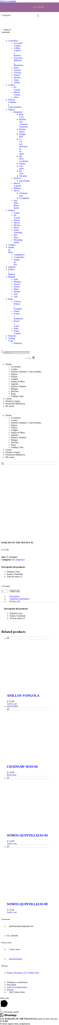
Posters (17, 75)
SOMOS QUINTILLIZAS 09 (27, 904)
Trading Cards (11, 339)
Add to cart (14, 591)
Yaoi (16, 294)
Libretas (17, 70)
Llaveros (17, 72)
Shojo (16, 289)
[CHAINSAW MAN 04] (27, 709)
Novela (17, 284)
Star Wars (16, 236)
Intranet (10, 990)
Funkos (11, 210)
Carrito (8, 399)
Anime (17, 213)
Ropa (10, 299)
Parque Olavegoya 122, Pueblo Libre (23, 973)
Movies (17, 225)
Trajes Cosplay (17, 332)
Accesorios (13, 40)
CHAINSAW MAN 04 (22, 766)
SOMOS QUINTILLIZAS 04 (27, 835)
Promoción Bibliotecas (15, 403)
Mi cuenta (9, 406)
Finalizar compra (12, 401)
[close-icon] (3, 19)
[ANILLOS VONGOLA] (27, 638)
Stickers (17, 77)
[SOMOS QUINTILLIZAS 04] (27, 778)
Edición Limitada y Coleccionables (26, 371)
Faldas (16, 311)
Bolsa (16, 68)
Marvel (17, 223)
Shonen (17, 291)
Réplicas (17, 188)
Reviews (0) (14, 601)
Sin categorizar (18, 559)
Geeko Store (14, 949)
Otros (16, 97)
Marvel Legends (17, 184)
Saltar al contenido (8, 1)
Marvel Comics (17, 93)
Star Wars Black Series (16, 204)
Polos (16, 328)
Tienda (8, 364)
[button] (9, 36)
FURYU (17, 178)
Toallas (17, 82)
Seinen (17, 286)
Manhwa (17, 282)
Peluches (12, 336)
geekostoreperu (15, 959)
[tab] (32, 596)
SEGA (17, 191)
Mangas (11, 277)
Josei (16, 279)
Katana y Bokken (18, 386)
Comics (11, 85)
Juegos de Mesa (18, 381)
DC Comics (17, 88)
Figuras (11, 109)
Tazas (16, 80)
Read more (11, 775)
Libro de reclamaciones (17, 987)
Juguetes (12, 267)
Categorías (6, 15)
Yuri (15, 296)
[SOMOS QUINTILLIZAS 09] (27, 847)
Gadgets (11, 245)
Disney (17, 220)
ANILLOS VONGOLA (23, 695)
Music (16, 227)
